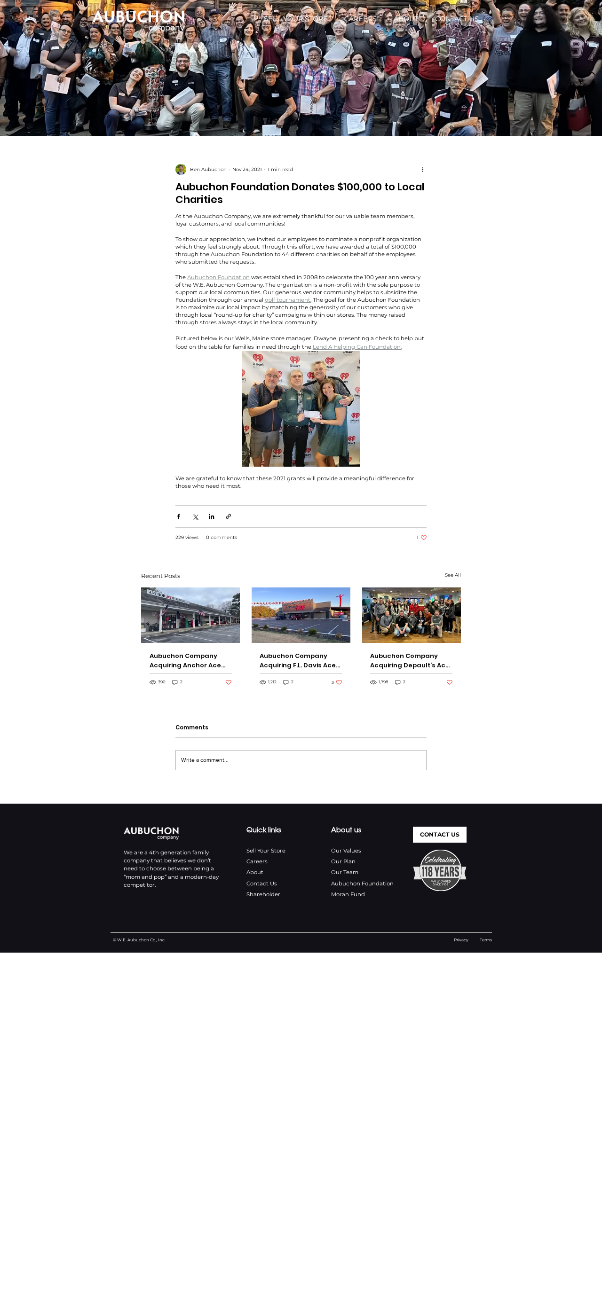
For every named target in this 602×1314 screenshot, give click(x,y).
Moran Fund (348, 894)
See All (453, 575)
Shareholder (263, 894)
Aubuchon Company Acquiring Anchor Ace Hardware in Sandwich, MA (188, 660)
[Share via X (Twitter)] (195, 516)
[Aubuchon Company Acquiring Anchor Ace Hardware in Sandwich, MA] (190, 615)
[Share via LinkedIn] (211, 516)
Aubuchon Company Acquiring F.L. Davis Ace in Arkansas (298, 660)
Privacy (461, 940)
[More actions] (423, 169)
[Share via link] (228, 516)
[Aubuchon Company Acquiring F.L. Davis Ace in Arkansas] (301, 615)
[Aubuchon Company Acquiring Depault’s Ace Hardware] (411, 615)
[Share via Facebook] (178, 516)
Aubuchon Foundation (362, 883)
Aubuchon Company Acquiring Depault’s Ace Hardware (410, 660)
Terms (486, 940)
